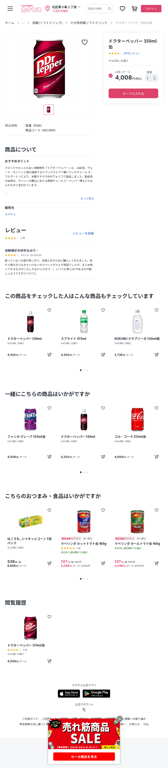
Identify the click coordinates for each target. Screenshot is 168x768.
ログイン (151, 8)
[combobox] (151, 78)
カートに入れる (133, 93)
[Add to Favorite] (49, 310)
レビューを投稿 (83, 233)
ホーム (9, 22)
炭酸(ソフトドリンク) (47, 22)
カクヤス (10, 214)
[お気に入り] (122, 8)
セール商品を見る (84, 756)
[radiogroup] (133, 75)
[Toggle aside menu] (10, 9)
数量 (149, 72)
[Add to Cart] (49, 355)
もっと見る (87, 198)
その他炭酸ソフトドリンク (88, 22)
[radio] (111, 76)
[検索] (109, 8)
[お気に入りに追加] (85, 42)
